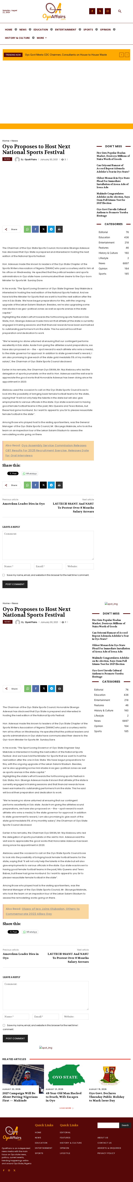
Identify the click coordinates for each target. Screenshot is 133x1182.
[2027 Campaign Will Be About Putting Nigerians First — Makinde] (23, 1079)
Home (5, 140)
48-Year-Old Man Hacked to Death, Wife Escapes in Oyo (63, 1096)
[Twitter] (100, 11)
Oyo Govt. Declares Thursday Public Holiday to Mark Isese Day (106, 1096)
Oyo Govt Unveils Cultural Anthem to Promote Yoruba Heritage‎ (112, 212)
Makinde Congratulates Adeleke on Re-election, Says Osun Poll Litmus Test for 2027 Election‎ (113, 198)
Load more (65, 1108)
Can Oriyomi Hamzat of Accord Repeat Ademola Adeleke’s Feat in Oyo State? (113, 168)
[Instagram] (108, 11)
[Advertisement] (66, 97)
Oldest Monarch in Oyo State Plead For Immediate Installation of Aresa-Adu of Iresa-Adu (113, 183)
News (15, 140)
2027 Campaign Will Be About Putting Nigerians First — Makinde (20, 1096)
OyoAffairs (31, 160)
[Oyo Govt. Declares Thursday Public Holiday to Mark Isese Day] (110, 1079)
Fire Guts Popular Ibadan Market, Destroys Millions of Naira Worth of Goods (113, 156)
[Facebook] (92, 11)
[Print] (59, 229)
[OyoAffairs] (18, 159)
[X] (43, 229)
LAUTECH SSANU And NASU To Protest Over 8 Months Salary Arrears (73, 507)
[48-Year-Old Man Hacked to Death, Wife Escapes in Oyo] (66, 1079)
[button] (120, 11)
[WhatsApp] (27, 229)
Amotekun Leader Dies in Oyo (23, 504)
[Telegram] (51, 229)
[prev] (121, 55)
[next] (127, 55)
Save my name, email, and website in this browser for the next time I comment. (48, 575)
